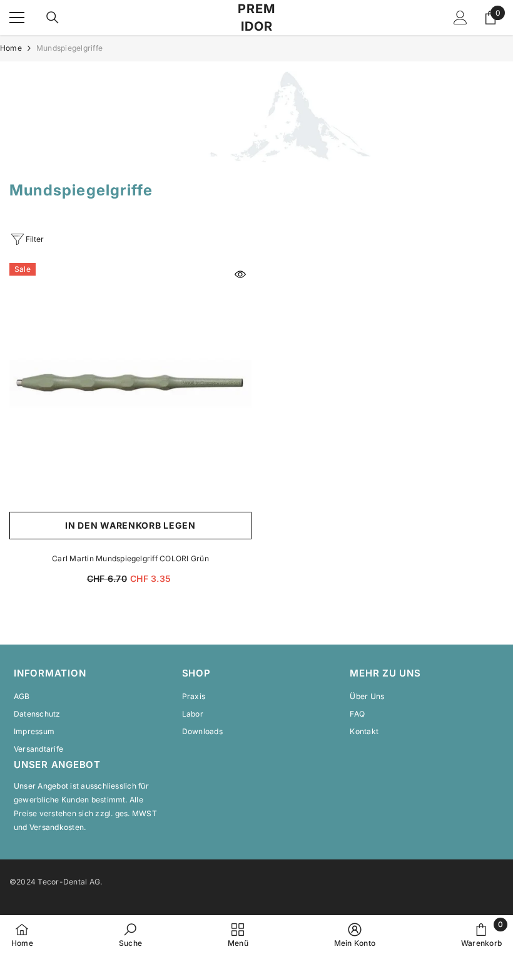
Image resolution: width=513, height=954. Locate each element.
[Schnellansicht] (240, 274)
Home (11, 48)
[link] (256, 117)
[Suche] (52, 17)
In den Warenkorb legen (130, 525)
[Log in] (460, 17)
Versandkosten (56, 827)
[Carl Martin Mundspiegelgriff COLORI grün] (130, 384)
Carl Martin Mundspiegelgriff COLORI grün (130, 558)
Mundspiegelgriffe (69, 48)
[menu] (16, 17)
